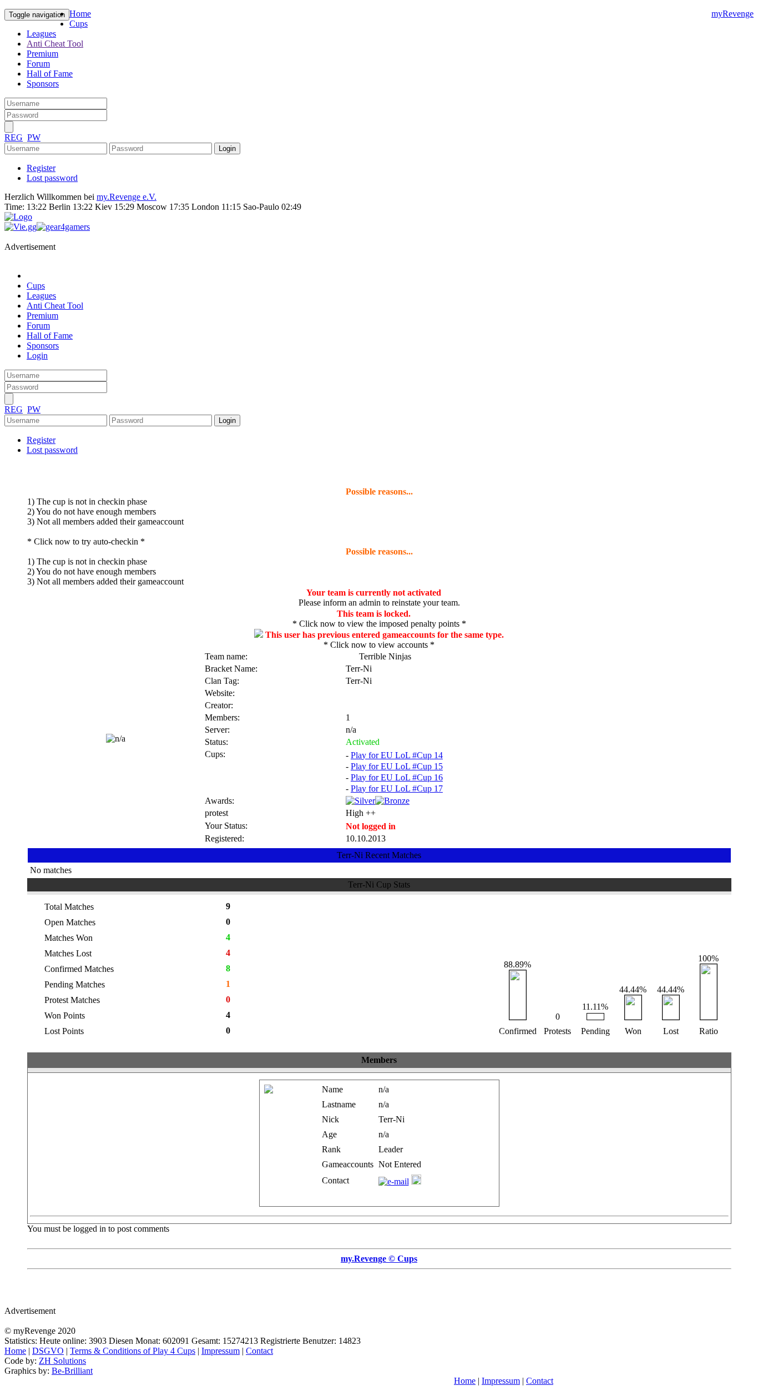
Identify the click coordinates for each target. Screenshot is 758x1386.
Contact (259, 1350)
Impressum (220, 1350)
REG (13, 137)
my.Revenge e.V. (126, 196)
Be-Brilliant (72, 1370)
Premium (42, 53)
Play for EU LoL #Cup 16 (397, 777)
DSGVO (48, 1350)
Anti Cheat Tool (55, 43)
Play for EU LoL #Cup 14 (397, 755)
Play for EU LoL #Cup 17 (397, 788)
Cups (78, 23)
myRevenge (732, 13)
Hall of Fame (50, 73)
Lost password (52, 178)
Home (80, 13)
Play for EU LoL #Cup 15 (397, 766)
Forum (38, 63)
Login (37, 355)
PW (34, 137)
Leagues (41, 33)
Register (41, 168)
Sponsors (43, 83)
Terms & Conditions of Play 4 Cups (132, 1350)
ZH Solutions (62, 1360)
